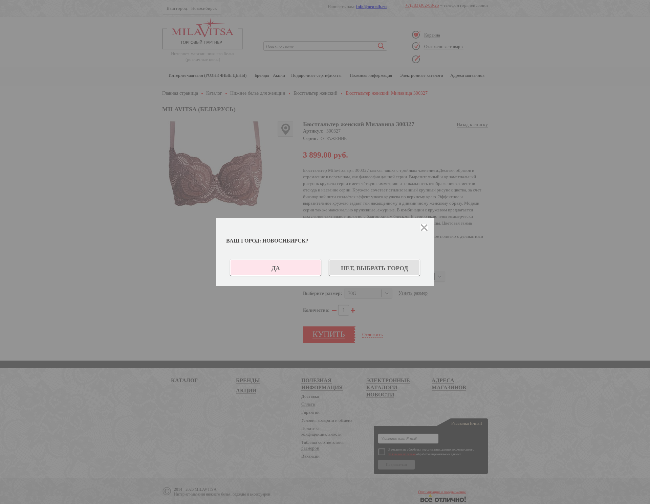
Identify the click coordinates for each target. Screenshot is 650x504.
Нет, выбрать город (374, 268)
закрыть (424, 227)
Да (276, 268)
